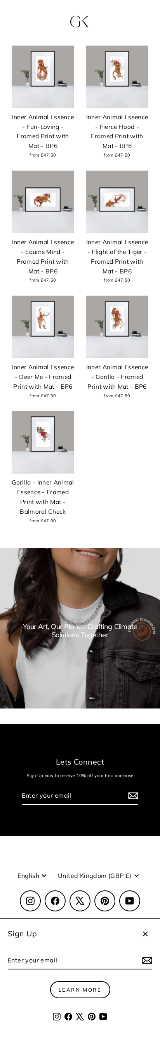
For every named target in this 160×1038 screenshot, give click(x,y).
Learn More (80, 990)
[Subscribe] (146, 960)
